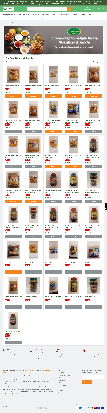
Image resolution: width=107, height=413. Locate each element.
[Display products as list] (100, 62)
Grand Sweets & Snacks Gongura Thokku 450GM (33, 226)
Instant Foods (26, 18)
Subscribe (87, 381)
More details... (24, 394)
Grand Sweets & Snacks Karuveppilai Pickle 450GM (92, 191)
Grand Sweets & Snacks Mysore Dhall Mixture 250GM (33, 191)
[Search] (69, 9)
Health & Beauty (38, 18)
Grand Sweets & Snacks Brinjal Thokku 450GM (13, 332)
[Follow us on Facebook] (37, 408)
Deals (59, 377)
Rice (54, 14)
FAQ (59, 382)
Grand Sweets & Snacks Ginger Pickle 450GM (93, 226)
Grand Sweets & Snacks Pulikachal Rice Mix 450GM (72, 191)
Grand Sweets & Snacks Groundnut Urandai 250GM (72, 121)
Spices (75, 14)
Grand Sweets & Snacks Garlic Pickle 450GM (73, 226)
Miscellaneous (66, 18)
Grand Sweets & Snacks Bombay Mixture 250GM (73, 85)
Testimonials (61, 393)
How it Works (62, 380)
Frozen (35, 14)
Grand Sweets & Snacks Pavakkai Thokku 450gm (91, 296)
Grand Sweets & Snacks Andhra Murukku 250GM (33, 85)
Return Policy (62, 387)
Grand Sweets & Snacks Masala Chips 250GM (93, 85)
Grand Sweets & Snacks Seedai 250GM (93, 261)
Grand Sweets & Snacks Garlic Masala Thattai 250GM (52, 85)
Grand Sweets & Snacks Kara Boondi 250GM (52, 261)
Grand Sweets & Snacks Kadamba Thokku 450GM (51, 226)
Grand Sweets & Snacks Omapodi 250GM (13, 296)
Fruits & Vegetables (23, 14)
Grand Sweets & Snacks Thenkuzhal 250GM (51, 156)
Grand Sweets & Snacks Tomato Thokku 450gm (53, 191)
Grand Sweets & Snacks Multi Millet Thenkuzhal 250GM (12, 85)
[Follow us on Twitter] (40, 408)
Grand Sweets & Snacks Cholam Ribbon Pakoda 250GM (13, 121)
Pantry (91, 14)
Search (60, 370)
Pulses (83, 14)
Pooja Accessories (52, 18)
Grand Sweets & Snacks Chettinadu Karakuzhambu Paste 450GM (13, 226)
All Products (61, 372)
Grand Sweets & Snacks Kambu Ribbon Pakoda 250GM (13, 191)
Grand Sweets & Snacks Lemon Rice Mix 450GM (73, 296)
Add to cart (13, 96)
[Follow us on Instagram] (43, 408)
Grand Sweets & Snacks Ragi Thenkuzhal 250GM (72, 261)
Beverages (15, 18)
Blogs (60, 395)
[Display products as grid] (98, 62)
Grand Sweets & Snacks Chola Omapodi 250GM (32, 261)
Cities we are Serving (64, 375)
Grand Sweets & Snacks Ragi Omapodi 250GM (12, 261)
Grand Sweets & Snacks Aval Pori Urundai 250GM (52, 121)
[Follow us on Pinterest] (46, 408)
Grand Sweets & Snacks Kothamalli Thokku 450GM (92, 156)
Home (4, 23)
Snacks (5, 18)
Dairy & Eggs (45, 14)
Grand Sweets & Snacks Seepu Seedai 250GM (53, 296)
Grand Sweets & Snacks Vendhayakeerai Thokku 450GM (33, 296)
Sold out (13, 131)
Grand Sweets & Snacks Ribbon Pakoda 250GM (33, 121)
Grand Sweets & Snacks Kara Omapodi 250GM (92, 121)
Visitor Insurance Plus (9, 14)
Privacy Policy (62, 385)
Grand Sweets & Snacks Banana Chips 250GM (73, 156)
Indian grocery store (29, 370)
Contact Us (61, 390)
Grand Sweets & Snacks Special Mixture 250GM (33, 156)
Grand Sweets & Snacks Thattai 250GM (13, 156)
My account (87, 9)
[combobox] (47, 9)
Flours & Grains (64, 14)
